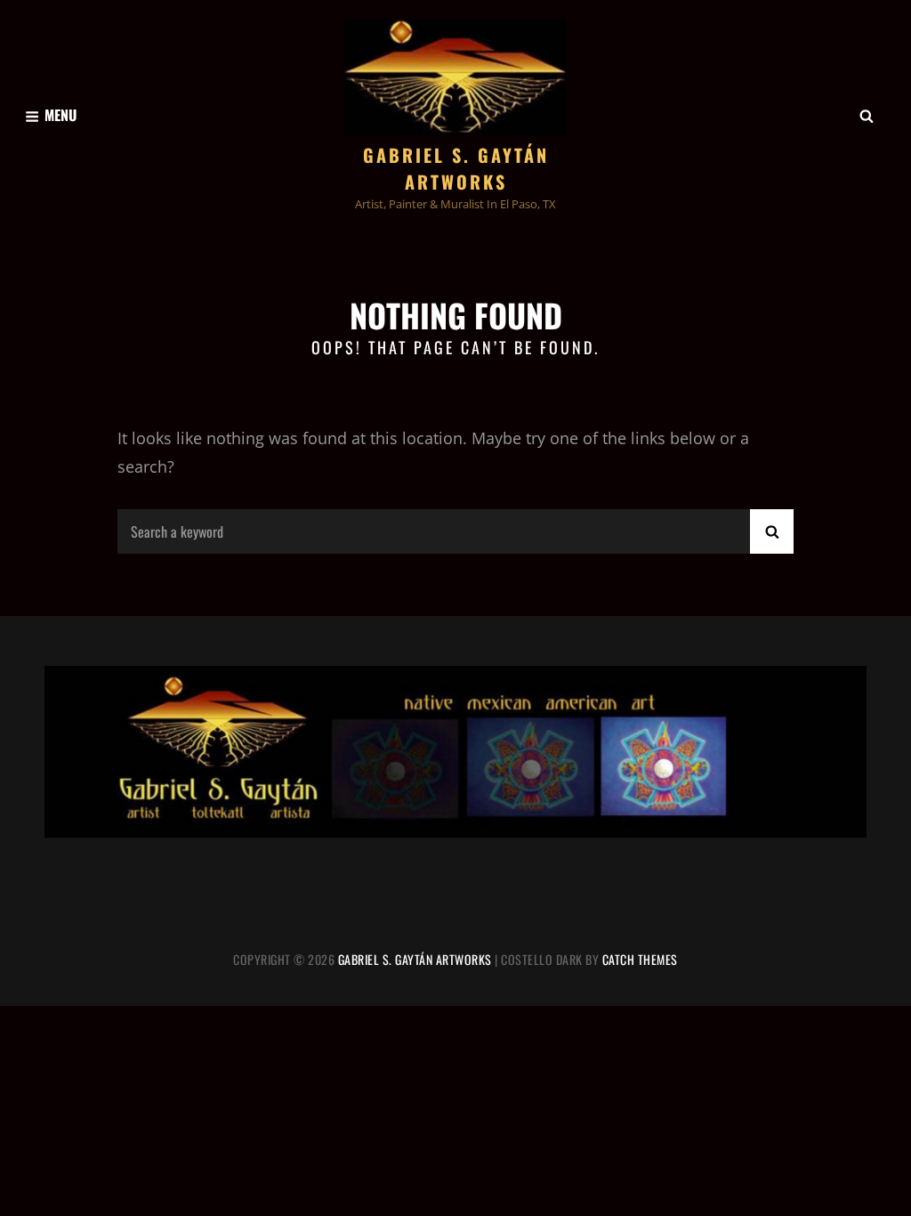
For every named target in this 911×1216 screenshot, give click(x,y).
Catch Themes (640, 959)
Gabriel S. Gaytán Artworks (456, 168)
